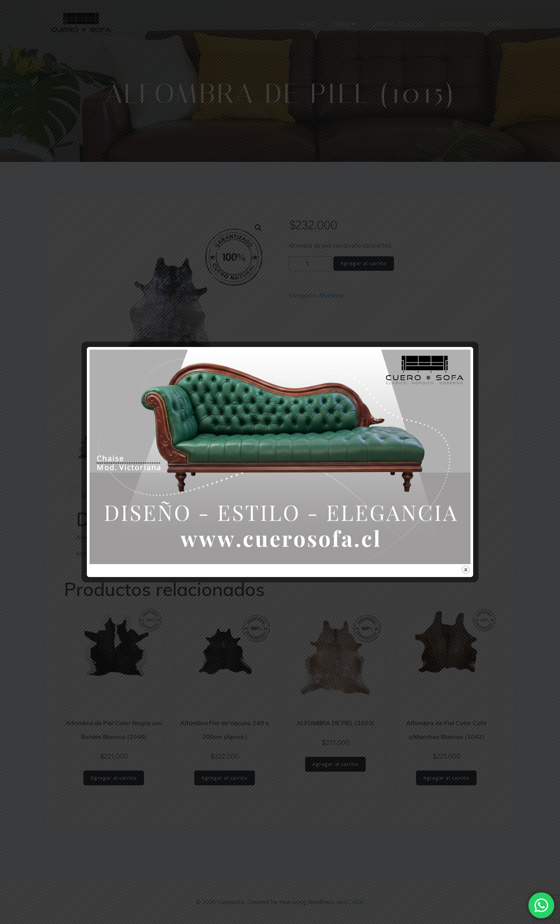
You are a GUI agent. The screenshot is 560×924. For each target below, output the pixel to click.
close (465, 569)
